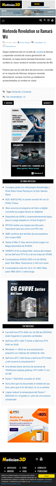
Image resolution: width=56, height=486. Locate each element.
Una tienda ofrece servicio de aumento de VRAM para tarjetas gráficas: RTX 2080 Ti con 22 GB (27, 370)
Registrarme (31, 7)
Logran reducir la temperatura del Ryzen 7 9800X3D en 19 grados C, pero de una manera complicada (27, 396)
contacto (42, 467)
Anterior (9, 103)
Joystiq (39, 51)
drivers (10, 471)
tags (24, 471)
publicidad (42, 471)
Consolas (26, 91)
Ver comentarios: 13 (15, 96)
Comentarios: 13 (39, 42)
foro (24, 467)
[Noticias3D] (11, 4)
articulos (11, 467)
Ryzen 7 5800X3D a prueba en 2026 (23, 378)
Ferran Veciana (25, 42)
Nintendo (16, 91)
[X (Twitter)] (44, 20)
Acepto (46, 476)
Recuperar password (43, 7)
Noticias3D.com (10, 46)
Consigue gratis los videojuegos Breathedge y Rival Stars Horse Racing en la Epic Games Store (27, 191)
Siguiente (46, 103)
